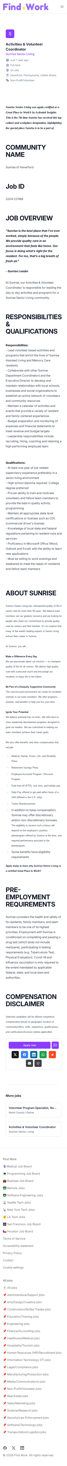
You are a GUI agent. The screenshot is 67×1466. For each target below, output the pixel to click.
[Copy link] (38, 1063)
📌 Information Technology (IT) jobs (27, 1360)
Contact (8, 1260)
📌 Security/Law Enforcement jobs (26, 1417)
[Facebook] (24, 1054)
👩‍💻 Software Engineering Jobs (23, 1195)
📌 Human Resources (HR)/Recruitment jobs (32, 1352)
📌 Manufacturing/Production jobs (26, 1374)
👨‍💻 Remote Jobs (14, 1188)
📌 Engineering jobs (16, 1324)
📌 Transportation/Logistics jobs (24, 1432)
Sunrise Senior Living (20, 54)
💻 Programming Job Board (21, 1173)
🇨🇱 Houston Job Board (18, 1231)
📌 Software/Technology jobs (22, 1425)
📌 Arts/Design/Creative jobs (22, 1302)
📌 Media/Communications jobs (24, 1381)
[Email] (29, 1063)
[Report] (55, 1045)
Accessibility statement (18, 1246)
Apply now (29, 1045)
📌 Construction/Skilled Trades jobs (27, 1309)
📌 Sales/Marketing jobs (19, 1403)
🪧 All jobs (10, 1287)
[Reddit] (52, 1054)
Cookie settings (13, 1267)
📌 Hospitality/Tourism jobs (21, 1345)
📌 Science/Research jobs (20, 1410)
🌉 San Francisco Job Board (22, 1224)
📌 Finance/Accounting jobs (21, 1331)
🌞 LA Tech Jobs (14, 1217)
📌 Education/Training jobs (21, 1316)
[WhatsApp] (43, 1054)
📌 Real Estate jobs (15, 1396)
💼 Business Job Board (18, 1181)
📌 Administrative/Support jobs (23, 1295)
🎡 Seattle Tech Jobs (17, 1202)
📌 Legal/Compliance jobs (20, 1367)
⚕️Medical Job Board (17, 1166)
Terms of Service (14, 1238)
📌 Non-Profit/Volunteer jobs (22, 1389)
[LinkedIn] (33, 1054)
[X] (15, 1054)
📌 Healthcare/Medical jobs (21, 1338)
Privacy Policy (12, 1253)
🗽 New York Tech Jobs (19, 1209)
